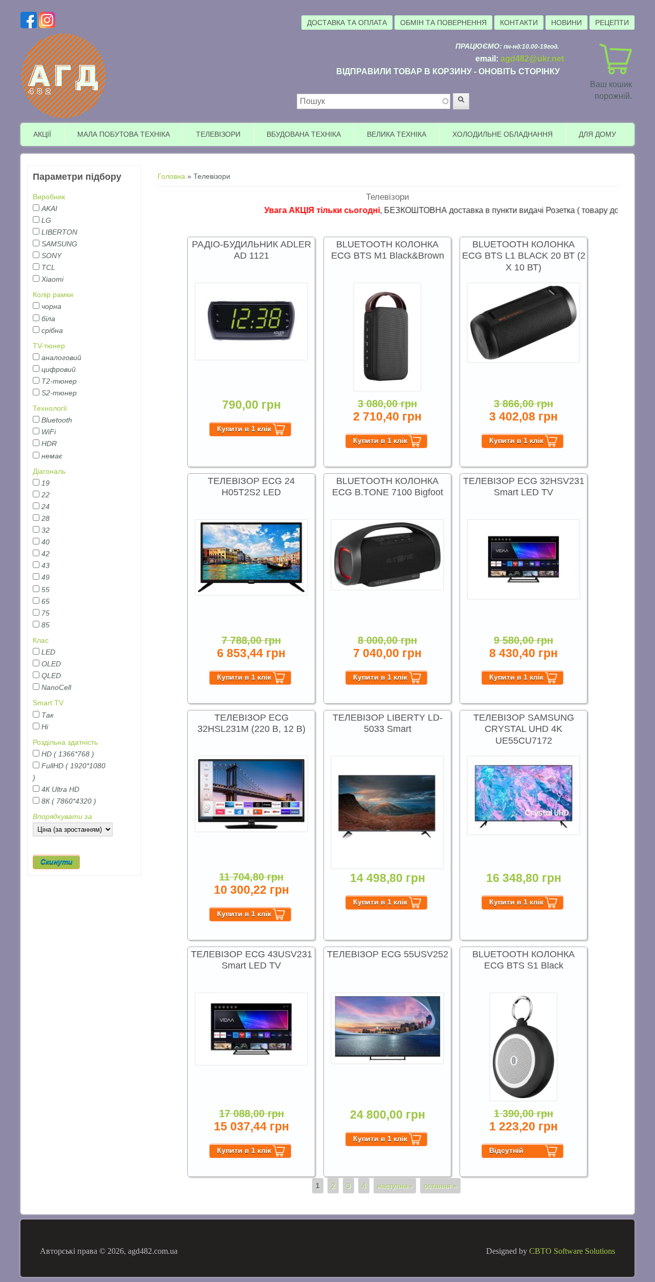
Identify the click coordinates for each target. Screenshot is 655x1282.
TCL (48, 267)
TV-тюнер (49, 346)
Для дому (597, 134)
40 (45, 542)
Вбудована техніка (304, 134)
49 (45, 577)
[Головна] (63, 117)
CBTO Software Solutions (572, 1251)
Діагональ (49, 471)
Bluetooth (56, 420)
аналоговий (61, 357)
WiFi (48, 432)
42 (45, 554)
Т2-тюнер (59, 381)
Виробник (49, 197)
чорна (51, 306)
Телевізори (218, 134)
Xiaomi (52, 279)
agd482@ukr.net (532, 58)
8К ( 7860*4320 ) (68, 801)
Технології (50, 408)
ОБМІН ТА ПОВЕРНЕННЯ (443, 22)
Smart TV (48, 703)
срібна (52, 330)
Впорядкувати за (62, 816)
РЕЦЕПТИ (612, 22)
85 (45, 625)
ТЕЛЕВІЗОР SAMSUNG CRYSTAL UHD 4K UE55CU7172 (523, 729)
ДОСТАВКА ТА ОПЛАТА (347, 22)
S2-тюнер (59, 393)
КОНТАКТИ (519, 22)
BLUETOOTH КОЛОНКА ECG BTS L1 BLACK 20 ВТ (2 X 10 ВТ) (523, 255)
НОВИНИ (566, 22)
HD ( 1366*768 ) (67, 754)
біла (48, 318)
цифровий (58, 369)
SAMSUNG (59, 244)
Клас (41, 640)
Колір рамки (53, 294)
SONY (51, 255)
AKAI (49, 208)
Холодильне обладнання (502, 134)
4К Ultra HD (60, 789)
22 (45, 495)
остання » (440, 1186)
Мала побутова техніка (123, 134)
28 (45, 518)
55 (45, 589)
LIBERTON (59, 232)
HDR (49, 443)
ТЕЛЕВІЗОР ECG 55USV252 (387, 954)
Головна (171, 176)
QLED (51, 675)
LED (48, 652)
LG (46, 220)
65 (45, 601)
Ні (44, 727)
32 (45, 530)
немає (51, 456)
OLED (51, 664)
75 (45, 613)
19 (45, 483)
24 (45, 506)
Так (47, 715)
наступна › (394, 1186)
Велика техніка (396, 134)
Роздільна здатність (65, 742)
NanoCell (56, 687)
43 (45, 565)
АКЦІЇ (42, 134)
